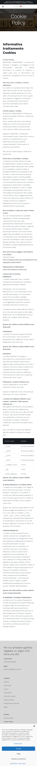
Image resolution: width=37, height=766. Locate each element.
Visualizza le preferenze (18, 759)
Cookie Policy (13, 763)
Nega (18, 753)
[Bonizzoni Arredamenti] (18, 6)
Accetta (18, 748)
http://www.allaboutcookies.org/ (15, 269)
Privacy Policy (22, 763)
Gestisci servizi (18, 743)
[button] (34, 726)
